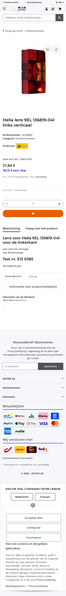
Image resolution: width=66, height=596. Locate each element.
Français (45, 496)
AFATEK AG (37, 473)
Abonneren (50, 366)
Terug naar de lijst (14, 30)
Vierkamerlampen (25, 138)
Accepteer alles (34, 517)
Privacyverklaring (46, 579)
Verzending (41, 177)
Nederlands (22, 496)
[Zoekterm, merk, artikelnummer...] (59, 17)
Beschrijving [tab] (11, 228)
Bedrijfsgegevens (15, 586)
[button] (46, 9)
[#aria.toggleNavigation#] (4, 7)
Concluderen (33, 537)
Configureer (34, 527)
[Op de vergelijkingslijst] (47, 49)
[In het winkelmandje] (5, 41)
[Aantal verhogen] (59, 203)
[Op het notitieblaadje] (56, 49)
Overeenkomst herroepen (18, 458)
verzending (43, 464)
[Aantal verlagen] (6, 203)
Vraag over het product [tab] (42, 228)
